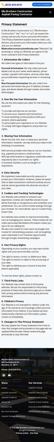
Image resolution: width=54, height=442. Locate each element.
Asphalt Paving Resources (13, 416)
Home (4, 388)
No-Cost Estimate (10, 411)
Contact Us (7, 407)
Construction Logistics (39, 411)
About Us (6, 402)
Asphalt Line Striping (38, 393)
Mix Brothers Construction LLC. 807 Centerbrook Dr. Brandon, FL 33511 (16, 362)
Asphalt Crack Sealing (38, 402)
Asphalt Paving (35, 388)
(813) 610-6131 (13, 4)
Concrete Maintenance (39, 407)
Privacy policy (22, 433)
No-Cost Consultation (42, 4)
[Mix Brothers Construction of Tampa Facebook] (4, 375)
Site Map (34, 433)
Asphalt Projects (9, 397)
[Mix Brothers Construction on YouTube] (9, 375)
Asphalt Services (9, 393)
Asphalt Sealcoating (38, 397)
